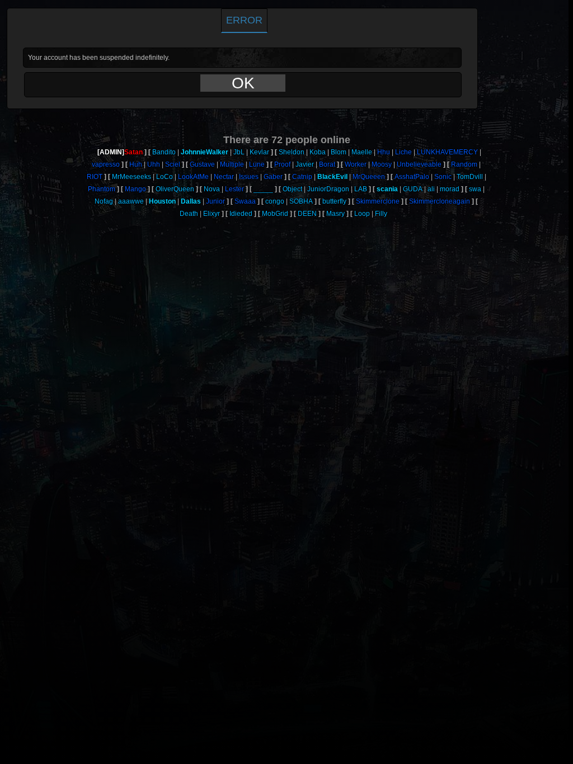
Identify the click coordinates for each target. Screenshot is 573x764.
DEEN (307, 214)
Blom (338, 152)
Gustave (202, 164)
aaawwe (131, 201)
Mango (135, 189)
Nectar (224, 177)
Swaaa (245, 201)
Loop (362, 214)
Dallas (191, 201)
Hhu (383, 152)
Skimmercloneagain (439, 201)
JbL (239, 152)
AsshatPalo (411, 177)
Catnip (302, 177)
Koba (317, 152)
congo (274, 201)
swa (475, 189)
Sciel (172, 164)
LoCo (164, 177)
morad (449, 189)
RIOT (94, 177)
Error (244, 20)
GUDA (412, 189)
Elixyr (211, 214)
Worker (356, 164)
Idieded (240, 214)
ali (431, 189)
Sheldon (291, 152)
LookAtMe (193, 177)
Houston (162, 201)
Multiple (232, 164)
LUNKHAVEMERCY (447, 152)
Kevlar (259, 152)
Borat (327, 164)
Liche (403, 152)
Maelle (361, 152)
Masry (335, 214)
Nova (212, 189)
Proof (282, 164)
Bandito (164, 152)
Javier (304, 164)
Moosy (382, 164)
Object (292, 189)
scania (387, 189)
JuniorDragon (328, 189)
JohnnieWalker (204, 152)
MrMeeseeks (131, 177)
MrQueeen (369, 177)
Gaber (273, 177)
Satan (133, 152)
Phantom (101, 189)
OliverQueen (175, 189)
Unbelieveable (419, 164)
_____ (263, 189)
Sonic (443, 177)
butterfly (334, 201)
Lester (234, 189)
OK (243, 83)
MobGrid (275, 214)
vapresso (106, 164)
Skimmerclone (378, 201)
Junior (215, 201)
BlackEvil (332, 177)
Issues (249, 177)
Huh (135, 164)
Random (464, 164)
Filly (381, 214)
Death (189, 214)
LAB (360, 189)
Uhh (153, 164)
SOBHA (301, 201)
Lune (257, 164)
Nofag (104, 201)
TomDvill (470, 177)
